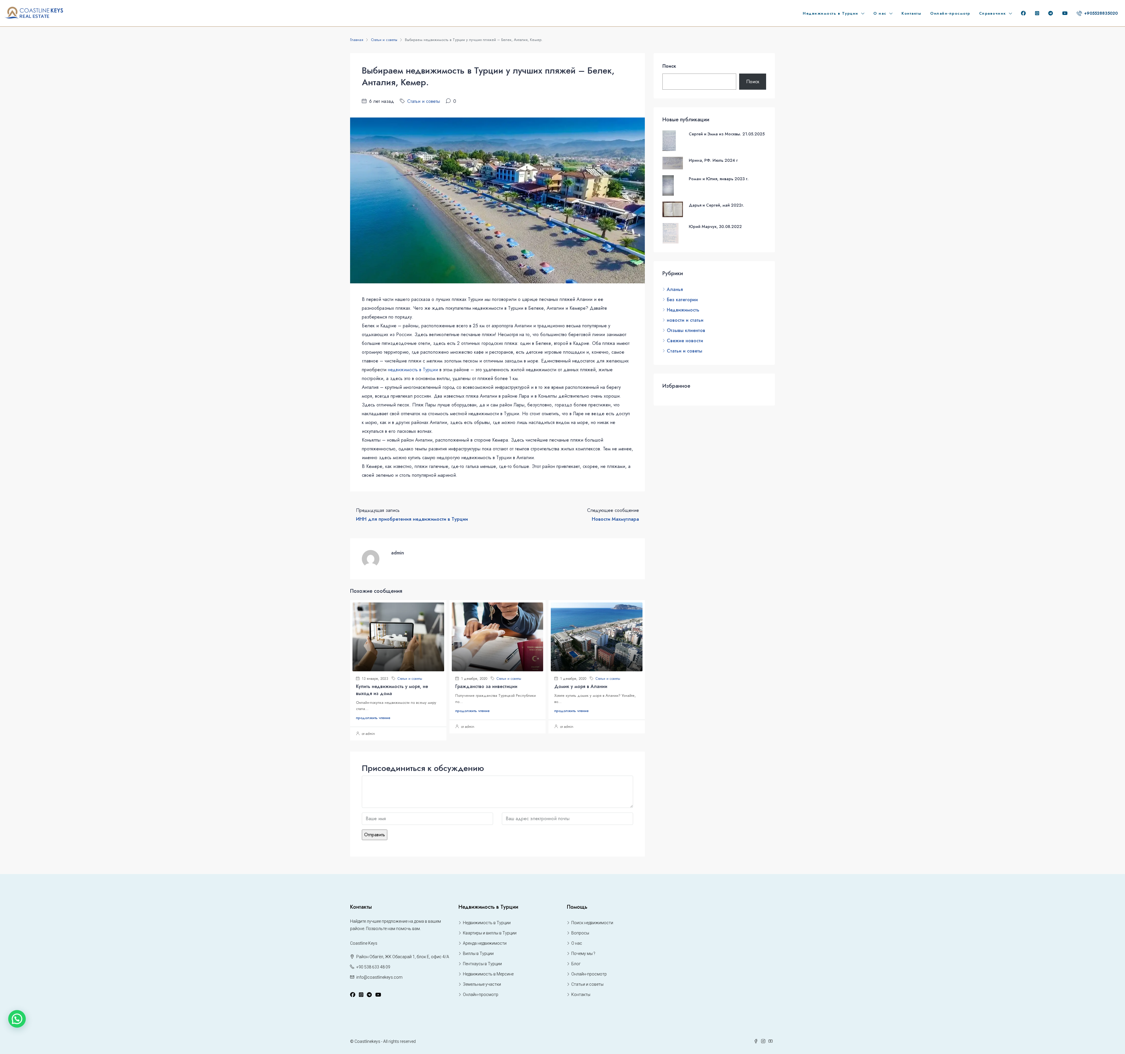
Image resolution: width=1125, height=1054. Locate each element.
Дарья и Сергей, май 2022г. (716, 205)
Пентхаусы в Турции (482, 963)
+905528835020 (1100, 13)
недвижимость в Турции (413, 369)
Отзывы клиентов (686, 330)
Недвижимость (683, 310)
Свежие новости (685, 340)
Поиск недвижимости (592, 922)
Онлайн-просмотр (950, 13)
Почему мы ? (583, 953)
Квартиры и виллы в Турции (490, 933)
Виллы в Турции (478, 953)
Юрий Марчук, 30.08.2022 (715, 226)
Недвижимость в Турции (830, 13)
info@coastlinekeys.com (379, 977)
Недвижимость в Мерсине (488, 974)
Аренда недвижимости (485, 943)
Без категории (682, 299)
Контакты (911, 13)
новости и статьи (685, 320)
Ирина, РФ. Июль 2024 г (713, 160)
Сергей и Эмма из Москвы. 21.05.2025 (727, 134)
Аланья (675, 289)
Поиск (669, 66)
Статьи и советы (384, 39)
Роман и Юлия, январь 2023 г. (719, 179)
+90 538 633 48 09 (373, 967)
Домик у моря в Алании (580, 686)
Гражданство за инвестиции (486, 686)
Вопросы (580, 933)
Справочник (992, 13)
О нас (880, 13)
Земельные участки (482, 984)
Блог (576, 963)
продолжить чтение (373, 718)
